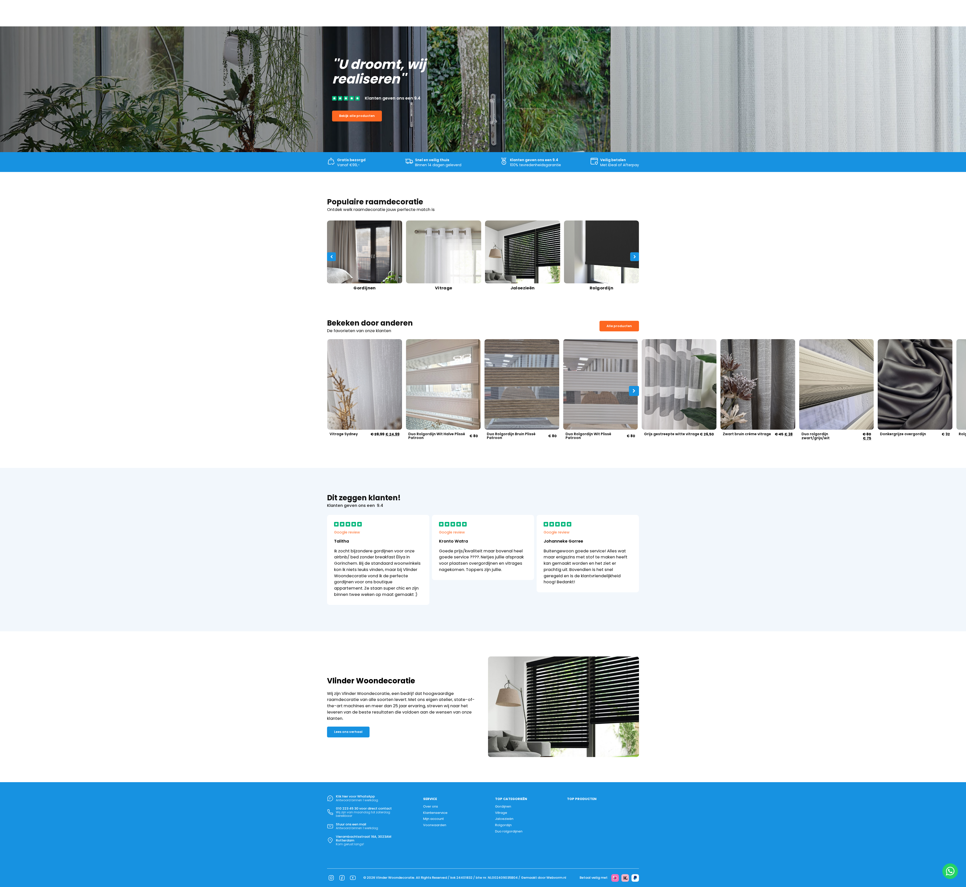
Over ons (430, 806)
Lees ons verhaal (348, 732)
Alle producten (619, 326)
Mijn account (433, 818)
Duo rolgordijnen (508, 831)
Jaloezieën (504, 818)
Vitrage (501, 812)
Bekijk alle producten (357, 116)
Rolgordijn (503, 825)
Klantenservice (435, 812)
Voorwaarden (434, 825)
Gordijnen (503, 806)
